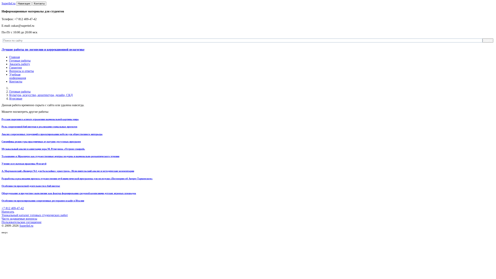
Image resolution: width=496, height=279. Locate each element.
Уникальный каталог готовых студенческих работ (35, 215)
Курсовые (15, 98)
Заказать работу (19, 64)
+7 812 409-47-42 (13, 208)
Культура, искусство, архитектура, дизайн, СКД (41, 95)
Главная (14, 57)
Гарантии (15, 67)
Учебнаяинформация (17, 76)
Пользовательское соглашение (21, 222)
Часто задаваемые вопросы (19, 218)
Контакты (15, 81)
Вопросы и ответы (21, 71)
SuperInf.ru (26, 225)
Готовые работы (20, 60)
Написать (8, 211)
